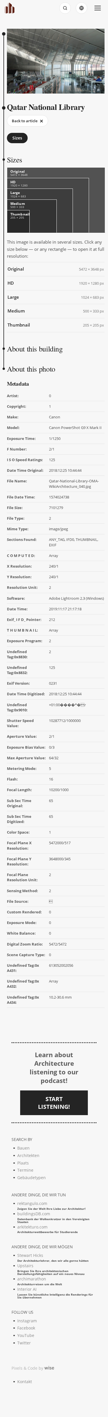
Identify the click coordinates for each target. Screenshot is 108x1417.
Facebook (26, 1328)
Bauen (23, 1148)
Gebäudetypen (31, 1177)
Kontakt (24, 1381)
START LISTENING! (54, 1103)
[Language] (81, 8)
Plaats (23, 1163)
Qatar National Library (46, 107)
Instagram (27, 1320)
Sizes (17, 138)
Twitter (24, 1343)
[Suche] (65, 8)
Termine (25, 1170)
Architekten (28, 1155)
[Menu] (97, 8)
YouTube (25, 1335)
